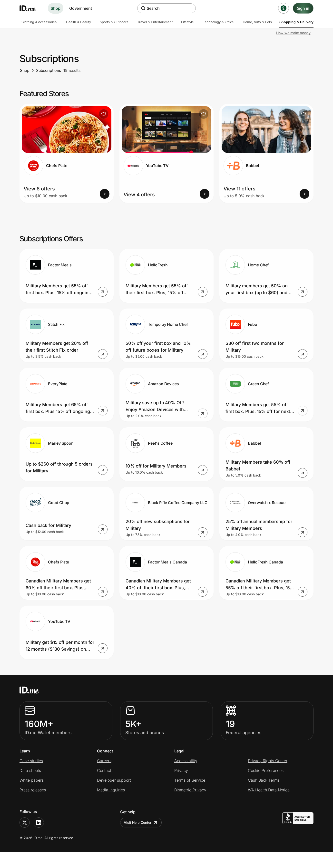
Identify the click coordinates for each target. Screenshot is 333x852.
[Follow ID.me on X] (25, 822)
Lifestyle (187, 22)
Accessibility (185, 760)
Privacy (181, 770)
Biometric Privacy (190, 789)
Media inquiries (111, 789)
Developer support (114, 780)
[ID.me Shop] (31, 8)
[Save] (103, 114)
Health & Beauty (78, 22)
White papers (32, 780)
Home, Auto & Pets (257, 22)
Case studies (31, 760)
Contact (104, 770)
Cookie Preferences (266, 770)
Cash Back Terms (264, 780)
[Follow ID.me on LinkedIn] (39, 822)
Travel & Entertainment (155, 22)
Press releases (33, 789)
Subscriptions (48, 70)
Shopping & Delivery (296, 22)
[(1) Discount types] (283, 8)
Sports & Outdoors (114, 22)
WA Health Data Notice (269, 789)
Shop (55, 8)
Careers (104, 760)
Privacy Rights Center (267, 760)
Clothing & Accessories (39, 22)
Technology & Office (218, 22)
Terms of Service (189, 780)
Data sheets (30, 770)
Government (80, 8)
